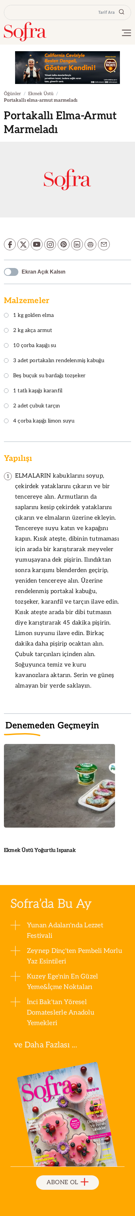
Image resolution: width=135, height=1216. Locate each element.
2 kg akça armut (32, 331)
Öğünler (12, 93)
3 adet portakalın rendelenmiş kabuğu (58, 361)
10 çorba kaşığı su (34, 346)
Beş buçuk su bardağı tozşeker (49, 376)
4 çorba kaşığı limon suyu (44, 421)
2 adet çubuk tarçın (36, 406)
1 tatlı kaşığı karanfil (37, 391)
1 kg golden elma (33, 316)
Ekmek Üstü (40, 93)
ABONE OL (62, 1182)
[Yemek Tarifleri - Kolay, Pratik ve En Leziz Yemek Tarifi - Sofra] (25, 31)
